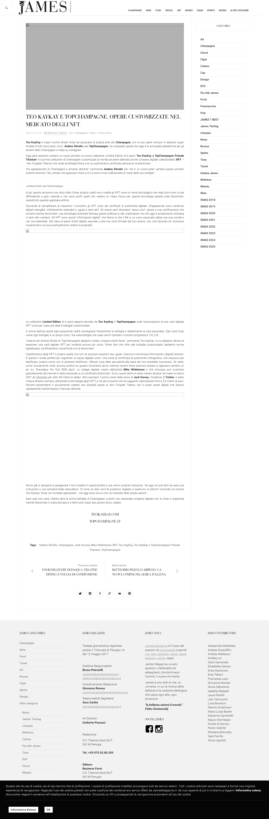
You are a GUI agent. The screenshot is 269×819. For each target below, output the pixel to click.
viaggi (174, 654)
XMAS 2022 (207, 226)
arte (153, 654)
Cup (202, 72)
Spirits (211, 10)
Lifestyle (205, 133)
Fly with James (209, 93)
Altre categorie (239, 10)
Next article (139, 570)
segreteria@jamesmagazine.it (102, 706)
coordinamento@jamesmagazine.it (105, 692)
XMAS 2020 (207, 213)
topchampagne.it (105, 521)
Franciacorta (208, 106)
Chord (204, 52)
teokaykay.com (105, 515)
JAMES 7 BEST (209, 119)
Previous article (69, 570)
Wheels (204, 186)
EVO (203, 86)
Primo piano (105, 132)
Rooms (189, 10)
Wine (148, 10)
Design (222, 10)
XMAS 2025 (207, 246)
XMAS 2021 (207, 220)
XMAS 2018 (207, 200)
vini (147, 654)
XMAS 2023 (207, 233)
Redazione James (55, 132)
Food (158, 10)
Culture (204, 66)
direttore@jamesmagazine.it (101, 674)
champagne (167, 650)
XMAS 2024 (207, 240)
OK (49, 809)
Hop (203, 113)
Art (179, 10)
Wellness (206, 179)
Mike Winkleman (101, 545)
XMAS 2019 (207, 206)
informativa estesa (248, 790)
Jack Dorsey (82, 545)
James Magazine (156, 646)
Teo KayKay (125, 545)
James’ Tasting (31, 719)
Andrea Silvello (48, 545)
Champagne (135, 10)
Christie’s (41, 377)
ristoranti (163, 654)
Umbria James (209, 173)
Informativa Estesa (23, 809)
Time (203, 159)
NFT (115, 545)
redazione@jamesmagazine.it (102, 678)
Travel (169, 10)
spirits (161, 658)
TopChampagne (110, 549)
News (203, 139)
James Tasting (209, 126)
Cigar (200, 10)
